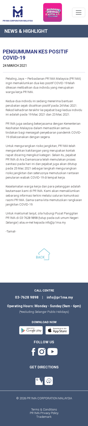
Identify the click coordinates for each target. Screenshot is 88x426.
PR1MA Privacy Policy (44, 413)
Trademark (44, 417)
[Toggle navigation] (78, 12)
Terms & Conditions (44, 409)
